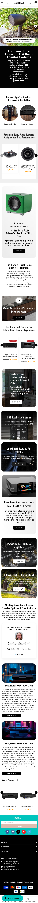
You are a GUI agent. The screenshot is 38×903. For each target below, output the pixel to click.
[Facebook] (7, 832)
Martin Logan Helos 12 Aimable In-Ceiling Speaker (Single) (28, 167)
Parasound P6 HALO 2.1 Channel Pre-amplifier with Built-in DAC (28, 806)
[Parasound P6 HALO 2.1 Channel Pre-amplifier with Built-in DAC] (28, 795)
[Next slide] (35, 26)
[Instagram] (13, 832)
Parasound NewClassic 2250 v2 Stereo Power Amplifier (10, 806)
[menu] (2, 3)
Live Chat (26, 649)
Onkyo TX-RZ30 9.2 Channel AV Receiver (10, 355)
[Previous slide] (2, 26)
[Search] (8, 3)
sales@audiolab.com (11, 869)
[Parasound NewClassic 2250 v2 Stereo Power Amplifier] (10, 795)
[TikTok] (18, 832)
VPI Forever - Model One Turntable (10, 166)
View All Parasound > (12, 780)
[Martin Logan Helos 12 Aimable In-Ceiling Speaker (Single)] (28, 154)
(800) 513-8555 (13, 649)
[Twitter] (29, 832)
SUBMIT (19, 826)
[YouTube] (24, 832)
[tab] (15, 44)
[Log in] (30, 3)
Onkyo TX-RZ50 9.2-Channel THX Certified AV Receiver (28, 356)
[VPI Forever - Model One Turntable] (10, 154)
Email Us (19, 654)
